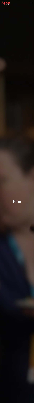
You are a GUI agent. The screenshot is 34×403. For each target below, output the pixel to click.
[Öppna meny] (31, 3)
